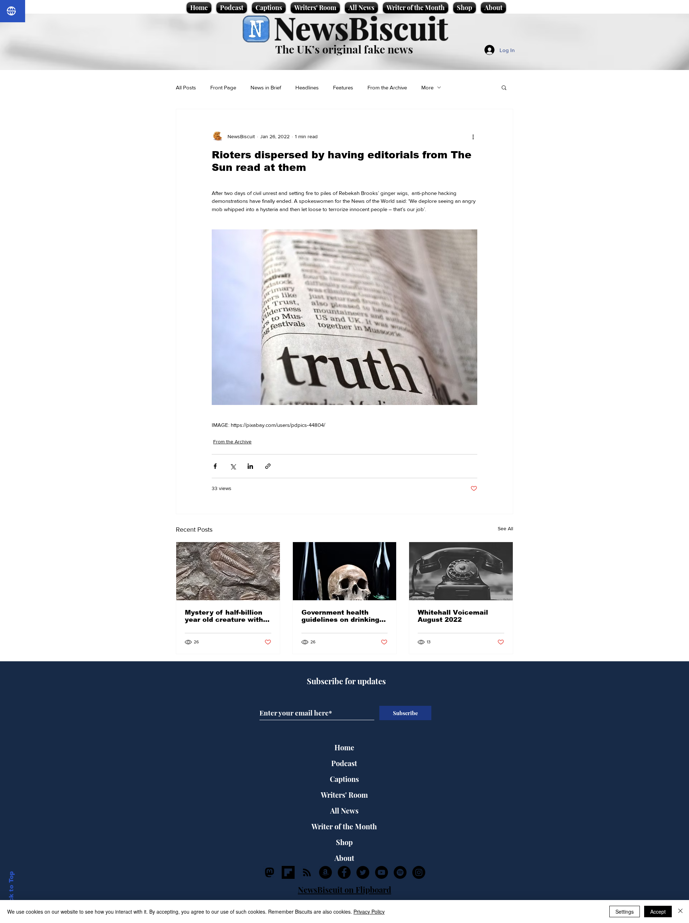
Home (344, 747)
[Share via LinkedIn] (250, 466)
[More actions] (473, 136)
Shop (344, 842)
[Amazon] (325, 872)
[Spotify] (400, 872)
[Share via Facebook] (215, 466)
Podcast (344, 763)
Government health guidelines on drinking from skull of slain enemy (340, 616)
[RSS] (306, 872)
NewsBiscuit (361, 27)
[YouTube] (381, 872)
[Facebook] (344, 872)
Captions (344, 779)
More (427, 87)
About (344, 858)
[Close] (680, 911)
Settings (624, 911)
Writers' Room (344, 795)
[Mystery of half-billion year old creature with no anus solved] (228, 571)
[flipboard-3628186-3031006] (288, 872)
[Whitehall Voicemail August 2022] (461, 571)
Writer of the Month (344, 826)
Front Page (223, 87)
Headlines (307, 87)
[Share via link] (267, 466)
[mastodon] (269, 872)
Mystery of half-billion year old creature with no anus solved (224, 616)
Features (343, 87)
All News (344, 810)
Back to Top (11, 890)
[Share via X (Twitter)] (232, 466)
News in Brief (265, 87)
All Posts (186, 87)
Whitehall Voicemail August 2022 (453, 616)
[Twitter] (362, 872)
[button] (504, 87)
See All (505, 528)
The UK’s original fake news (344, 49)
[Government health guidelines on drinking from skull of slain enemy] (345, 571)
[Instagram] (418, 872)
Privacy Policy (369, 911)
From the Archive (387, 87)
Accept (658, 911)
